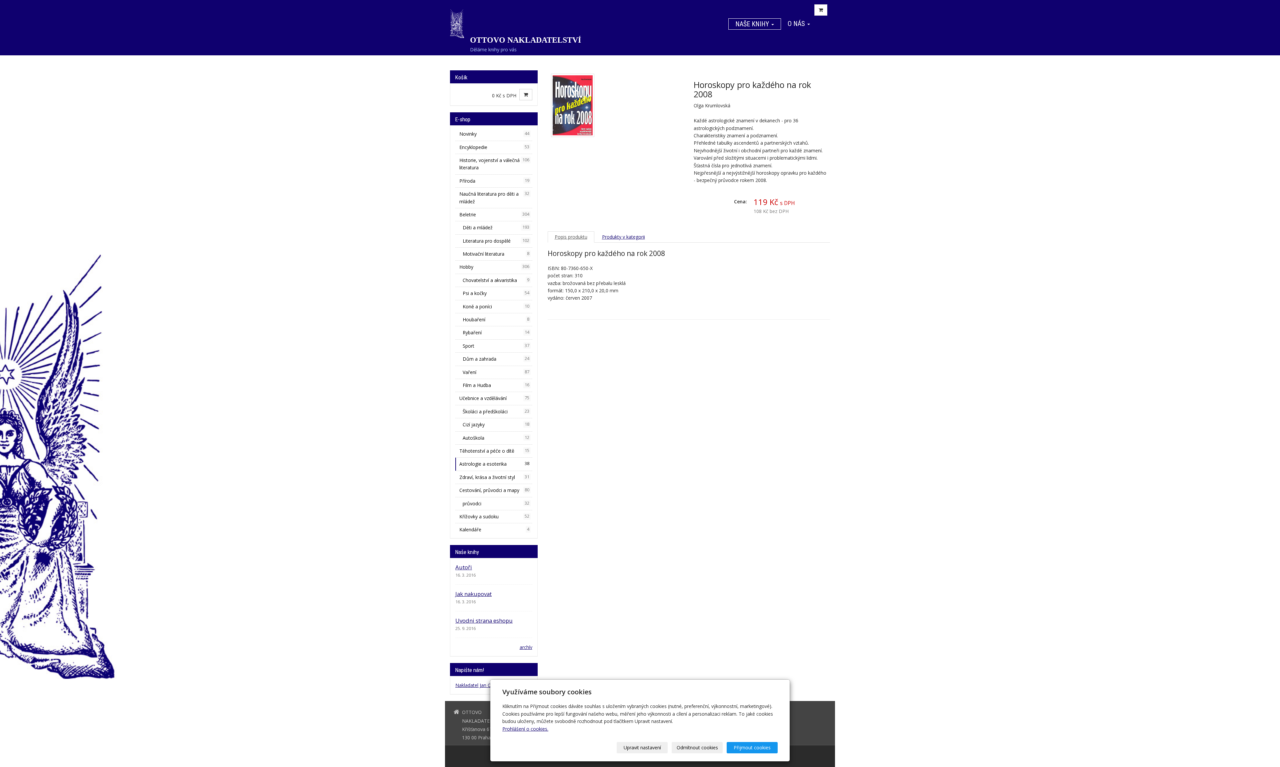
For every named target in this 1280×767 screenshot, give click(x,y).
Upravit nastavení (642, 747)
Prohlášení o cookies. (525, 729)
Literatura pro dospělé (496, 241)
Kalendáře (494, 529)
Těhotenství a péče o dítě (494, 451)
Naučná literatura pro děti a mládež (494, 197)
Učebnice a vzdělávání (494, 398)
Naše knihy (753, 24)
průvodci (496, 503)
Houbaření (496, 319)
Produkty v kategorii (623, 237)
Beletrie (494, 214)
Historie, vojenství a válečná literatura (494, 164)
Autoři (463, 567)
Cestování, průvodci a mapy (494, 490)
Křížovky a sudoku (494, 516)
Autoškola (496, 438)
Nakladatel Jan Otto (476, 685)
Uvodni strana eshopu (484, 620)
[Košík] (820, 10)
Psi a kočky (496, 293)
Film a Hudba (496, 385)
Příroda (494, 181)
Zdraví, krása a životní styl (494, 477)
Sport (496, 346)
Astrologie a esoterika (494, 464)
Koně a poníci (496, 306)
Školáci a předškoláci (496, 411)
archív (526, 647)
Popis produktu (571, 237)
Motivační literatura (496, 254)
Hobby (494, 267)
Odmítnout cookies (697, 747)
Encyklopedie (494, 147)
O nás (797, 24)
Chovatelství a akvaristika (496, 280)
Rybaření (496, 332)
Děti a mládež (496, 227)
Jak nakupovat (473, 594)
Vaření (496, 372)
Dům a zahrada (496, 359)
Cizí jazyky (496, 424)
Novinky (494, 134)
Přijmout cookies (752, 747)
